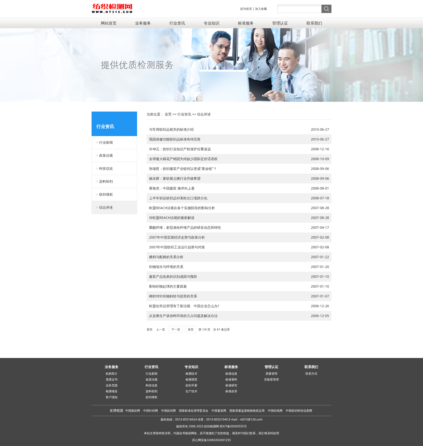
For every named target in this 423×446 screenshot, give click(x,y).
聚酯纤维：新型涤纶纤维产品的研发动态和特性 (185, 227)
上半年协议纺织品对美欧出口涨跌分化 (178, 198)
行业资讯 (177, 23)
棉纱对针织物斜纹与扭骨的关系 (173, 296)
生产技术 (191, 391)
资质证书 (112, 379)
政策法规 (106, 155)
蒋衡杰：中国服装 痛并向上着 (172, 188)
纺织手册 (191, 385)
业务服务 (143, 23)
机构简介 (112, 373)
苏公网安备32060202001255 (211, 440)
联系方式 (311, 373)
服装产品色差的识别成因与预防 (173, 276)
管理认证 (280, 23)
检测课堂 (191, 379)
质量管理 (271, 373)
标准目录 (231, 391)
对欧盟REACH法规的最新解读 (171, 217)
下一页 (175, 329)
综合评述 (106, 207)
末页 (191, 329)
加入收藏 (261, 9)
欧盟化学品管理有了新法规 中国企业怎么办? (184, 306)
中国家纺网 (132, 410)
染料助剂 (106, 181)
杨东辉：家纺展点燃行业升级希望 (174, 178)
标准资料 (231, 379)
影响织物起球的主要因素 (168, 286)
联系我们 (314, 23)
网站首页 (109, 23)
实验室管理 (271, 379)
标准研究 (231, 385)
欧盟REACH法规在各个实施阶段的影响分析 (182, 207)
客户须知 (112, 397)
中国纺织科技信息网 (299, 410)
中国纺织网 (168, 410)
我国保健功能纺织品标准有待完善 (174, 139)
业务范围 (112, 385)
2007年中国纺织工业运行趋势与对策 (177, 247)
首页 (168, 114)
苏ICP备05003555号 (233, 426)
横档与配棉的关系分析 (166, 257)
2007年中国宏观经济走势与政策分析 (177, 237)
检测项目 (112, 391)
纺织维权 (106, 194)
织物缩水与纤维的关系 (166, 266)
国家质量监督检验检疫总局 (247, 410)
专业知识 (211, 23)
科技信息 (106, 168)
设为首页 (246, 9)
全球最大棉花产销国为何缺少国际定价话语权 (183, 158)
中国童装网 (219, 410)
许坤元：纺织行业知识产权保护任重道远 (180, 149)
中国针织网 (150, 410)
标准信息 (231, 373)
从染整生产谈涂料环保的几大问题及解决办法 (183, 315)
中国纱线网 (275, 410)
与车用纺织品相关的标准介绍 (171, 129)
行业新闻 (106, 142)
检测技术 (191, 373)
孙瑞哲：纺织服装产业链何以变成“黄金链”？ (183, 168)
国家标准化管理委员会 (194, 410)
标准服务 (246, 23)
